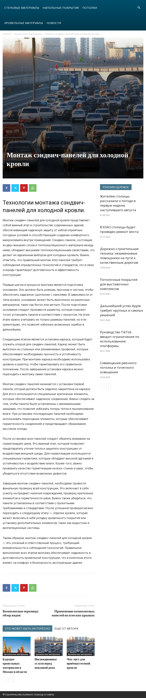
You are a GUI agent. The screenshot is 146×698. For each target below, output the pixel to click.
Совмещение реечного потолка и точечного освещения (118, 367)
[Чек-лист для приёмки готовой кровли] (81, 646)
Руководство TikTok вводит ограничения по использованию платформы (119, 339)
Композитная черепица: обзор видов (21, 613)
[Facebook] (6, 188)
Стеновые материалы (21, 8)
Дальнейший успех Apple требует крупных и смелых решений (121, 310)
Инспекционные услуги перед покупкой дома (46, 663)
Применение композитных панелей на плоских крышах (73, 613)
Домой (7, 34)
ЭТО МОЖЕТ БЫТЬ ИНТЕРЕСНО (27, 628)
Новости (54, 23)
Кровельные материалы (23, 23)
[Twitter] (15, 188)
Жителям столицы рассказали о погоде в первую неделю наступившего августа (118, 203)
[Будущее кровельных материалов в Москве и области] (17, 646)
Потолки (89, 8)
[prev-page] (5, 679)
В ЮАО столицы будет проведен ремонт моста (119, 229)
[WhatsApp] (32, 188)
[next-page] (11, 679)
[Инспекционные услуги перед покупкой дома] (49, 646)
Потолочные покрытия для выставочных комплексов (118, 284)
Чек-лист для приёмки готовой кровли (78, 663)
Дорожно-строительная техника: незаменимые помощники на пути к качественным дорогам (119, 256)
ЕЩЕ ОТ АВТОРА (66, 628)
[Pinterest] (24, 188)
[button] (138, 8)
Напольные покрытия (61, 8)
